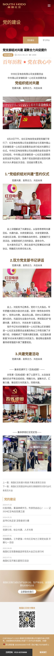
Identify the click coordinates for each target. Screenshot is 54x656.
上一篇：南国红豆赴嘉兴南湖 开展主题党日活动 (24, 482)
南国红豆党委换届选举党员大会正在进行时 (23, 551)
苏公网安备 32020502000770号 (18, 645)
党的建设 (30, 40)
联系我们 (43, 652)
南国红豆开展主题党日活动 (16, 560)
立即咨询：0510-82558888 (16, 652)
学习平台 (46, 40)
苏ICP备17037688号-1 (40, 645)
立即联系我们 (27, 592)
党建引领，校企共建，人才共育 (18, 530)
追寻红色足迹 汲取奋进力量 (16, 520)
